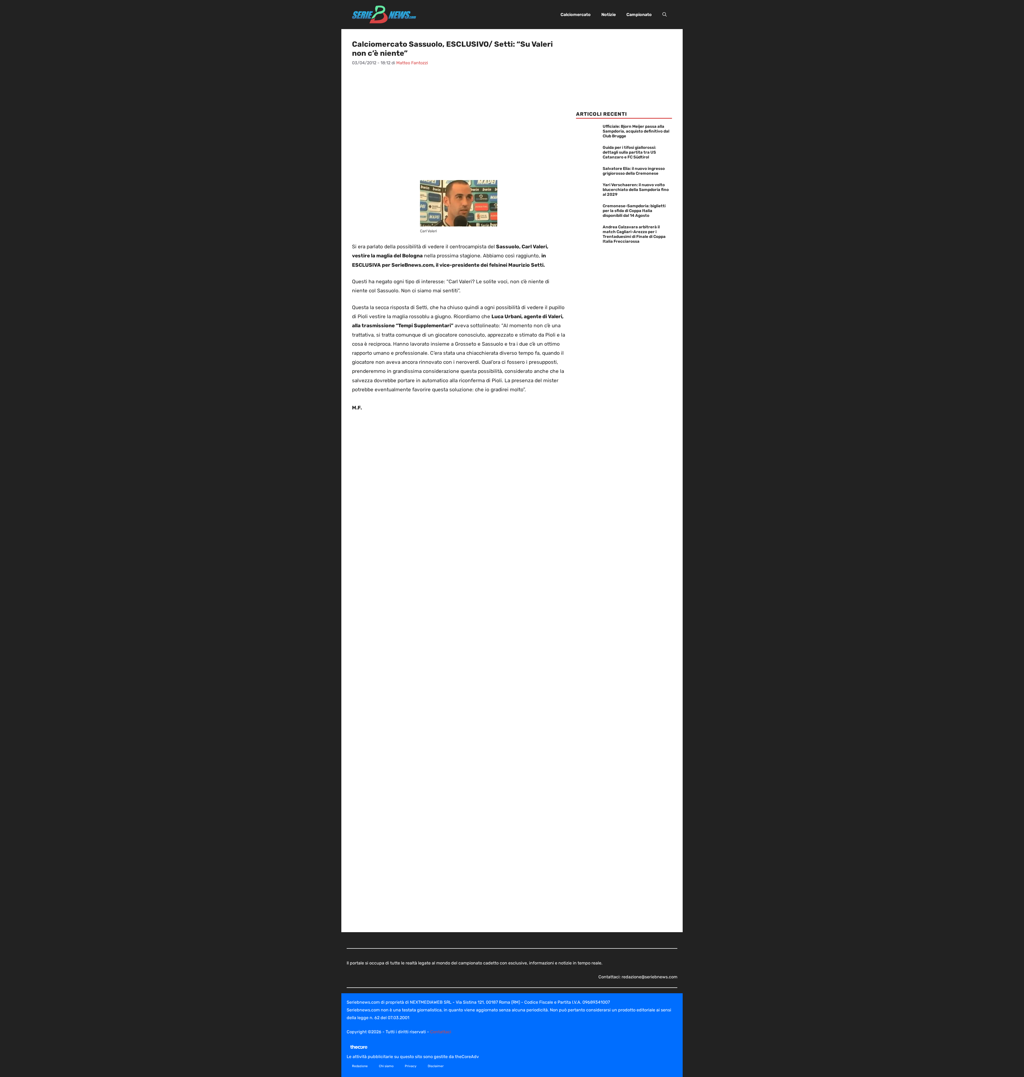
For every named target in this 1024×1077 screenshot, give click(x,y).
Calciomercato (576, 14)
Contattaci (440, 1031)
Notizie (608, 14)
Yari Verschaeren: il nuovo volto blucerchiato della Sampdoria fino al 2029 (636, 189)
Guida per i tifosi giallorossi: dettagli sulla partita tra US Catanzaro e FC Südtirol (629, 152)
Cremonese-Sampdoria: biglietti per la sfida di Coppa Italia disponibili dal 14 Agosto (634, 211)
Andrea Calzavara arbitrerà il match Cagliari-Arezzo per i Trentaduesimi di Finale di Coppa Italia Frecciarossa (634, 234)
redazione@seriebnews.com (649, 976)
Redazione (360, 1066)
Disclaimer (436, 1066)
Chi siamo (386, 1066)
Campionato (639, 14)
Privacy (411, 1066)
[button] (664, 15)
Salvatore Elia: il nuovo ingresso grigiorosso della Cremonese (634, 171)
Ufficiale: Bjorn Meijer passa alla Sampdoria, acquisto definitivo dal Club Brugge (636, 131)
